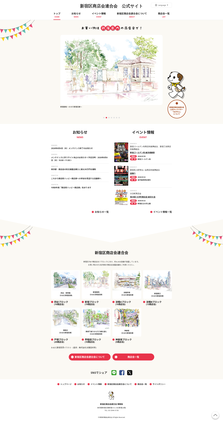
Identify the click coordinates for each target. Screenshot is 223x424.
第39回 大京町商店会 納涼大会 (142, 197)
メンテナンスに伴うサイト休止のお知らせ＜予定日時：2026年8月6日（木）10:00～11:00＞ (79, 159)
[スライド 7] (119, 117)
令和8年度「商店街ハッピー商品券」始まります (71, 187)
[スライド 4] (111, 117)
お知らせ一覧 (102, 211)
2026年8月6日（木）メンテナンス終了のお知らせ (72, 148)
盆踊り (133, 173)
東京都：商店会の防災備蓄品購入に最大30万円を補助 (73, 169)
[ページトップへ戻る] (215, 416)
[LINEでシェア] (113, 372)
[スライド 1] (104, 117)
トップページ (66, 384)
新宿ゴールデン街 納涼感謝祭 (142, 152)
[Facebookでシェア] (121, 372)
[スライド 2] (106, 117)
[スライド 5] (114, 117)
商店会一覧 (133, 357)
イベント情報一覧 (162, 211)
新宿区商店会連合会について (90, 357)
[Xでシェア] (129, 372)
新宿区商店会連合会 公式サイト (111, 6)
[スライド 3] (109, 117)
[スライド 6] (116, 117)
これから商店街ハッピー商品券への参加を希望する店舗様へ (76, 178)
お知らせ (81, 384)
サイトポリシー (159, 384)
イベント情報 (96, 384)
